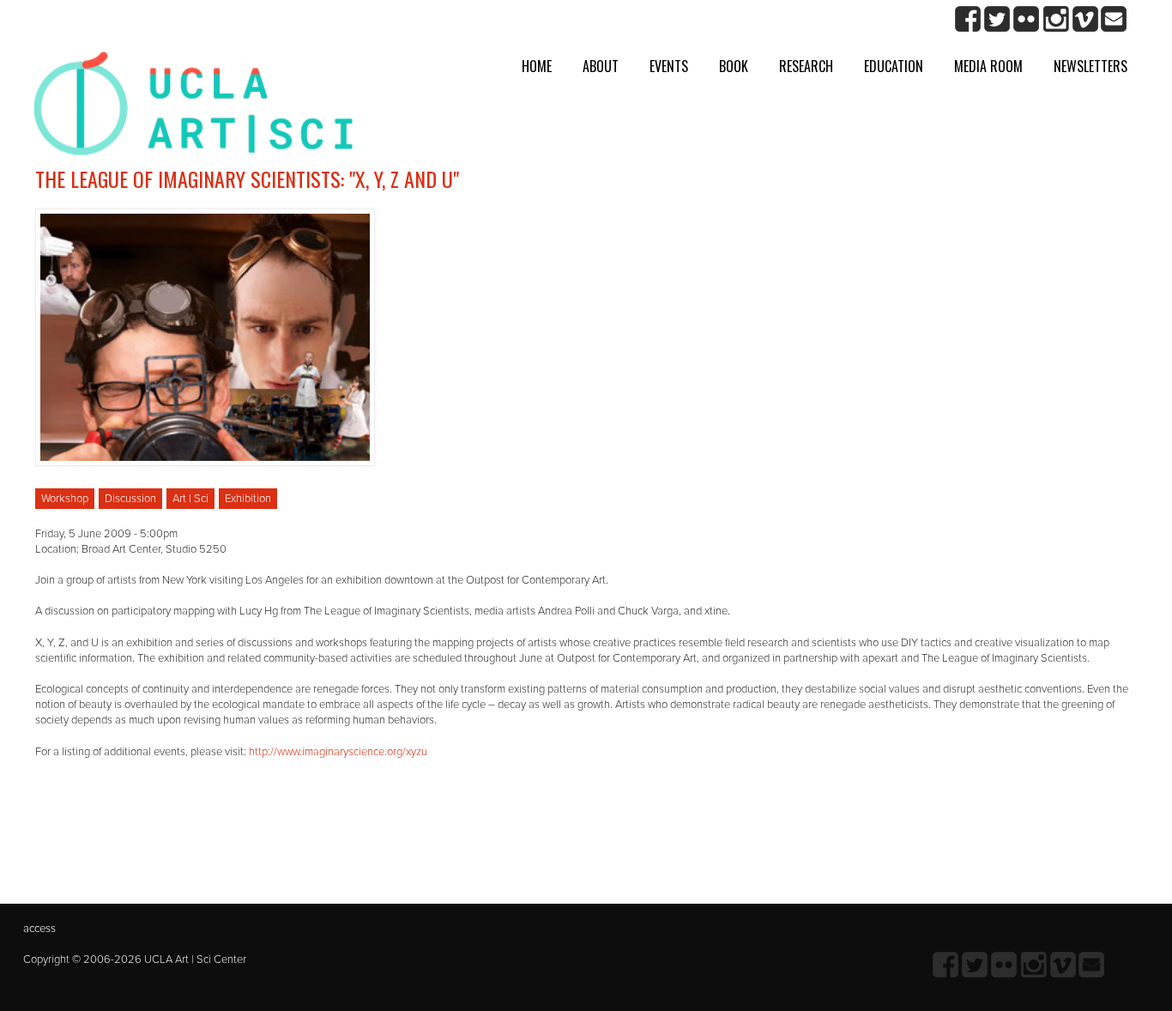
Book (733, 66)
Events (668, 66)
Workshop (64, 499)
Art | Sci (190, 499)
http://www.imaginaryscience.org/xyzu (338, 752)
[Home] (193, 110)
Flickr (1026, 19)
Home (537, 66)
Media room (988, 66)
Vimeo (1085, 19)
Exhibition (248, 499)
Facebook (968, 19)
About (601, 66)
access (39, 928)
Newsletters (1090, 66)
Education (893, 66)
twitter (997, 19)
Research (806, 66)
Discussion (130, 499)
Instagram (1055, 19)
